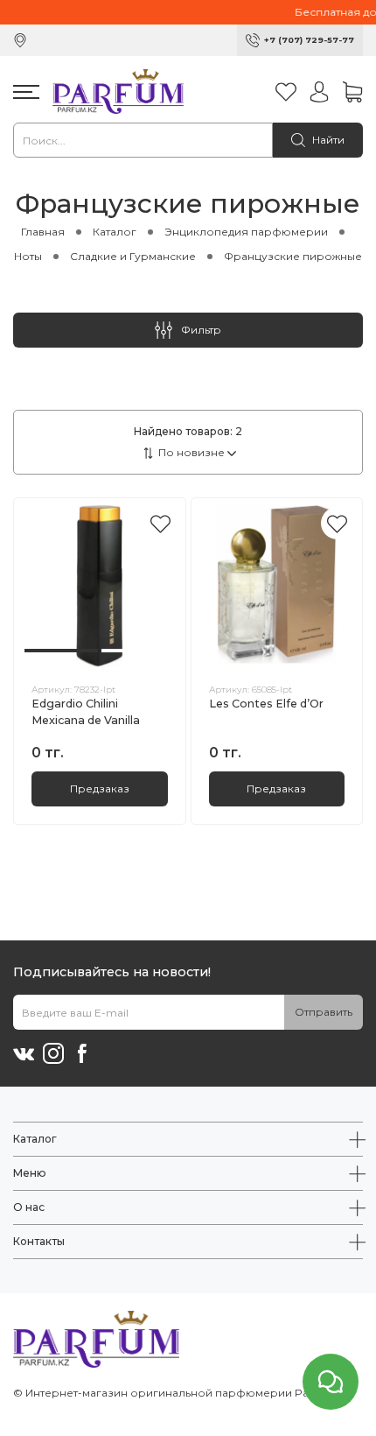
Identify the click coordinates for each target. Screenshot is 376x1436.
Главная (43, 231)
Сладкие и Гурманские (133, 256)
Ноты (28, 256)
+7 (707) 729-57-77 (309, 40)
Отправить (323, 1011)
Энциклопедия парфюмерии (246, 231)
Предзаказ (99, 788)
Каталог (114, 231)
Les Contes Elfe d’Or (266, 703)
